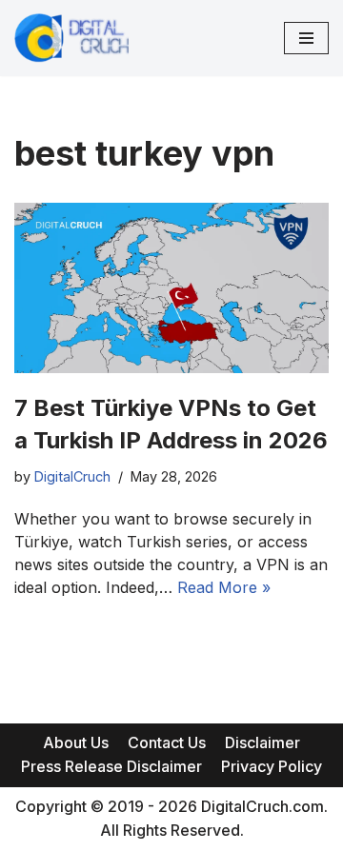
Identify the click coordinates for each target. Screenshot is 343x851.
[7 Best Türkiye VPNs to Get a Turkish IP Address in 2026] (171, 287)
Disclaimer (262, 742)
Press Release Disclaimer (111, 766)
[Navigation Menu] (306, 38)
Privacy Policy (271, 766)
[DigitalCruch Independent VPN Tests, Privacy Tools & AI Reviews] (71, 38)
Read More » (224, 587)
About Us (76, 742)
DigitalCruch (72, 476)
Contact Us (167, 742)
